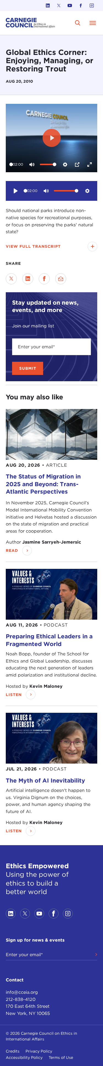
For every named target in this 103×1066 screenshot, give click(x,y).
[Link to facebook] (80, 5)
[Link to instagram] (91, 5)
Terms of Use (61, 1057)
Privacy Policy (39, 1051)
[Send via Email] (60, 278)
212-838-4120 (20, 999)
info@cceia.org (22, 992)
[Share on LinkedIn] (27, 278)
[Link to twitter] (58, 5)
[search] (77, 22)
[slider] (11, 164)
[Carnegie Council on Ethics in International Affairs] (30, 23)
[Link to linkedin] (47, 5)
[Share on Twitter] (11, 278)
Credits (13, 1051)
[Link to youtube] (69, 5)
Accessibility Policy (24, 1057)
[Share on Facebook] (44, 278)
